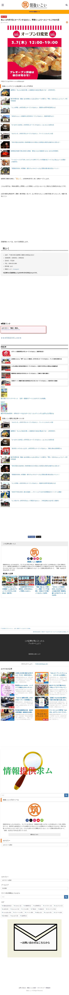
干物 (34, 909)
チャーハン (18, 912)
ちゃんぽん (7, 912)
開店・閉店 (3, 16)
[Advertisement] (34, 522)
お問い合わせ (22, 987)
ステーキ (58, 912)
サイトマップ (40, 987)
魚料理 (24, 915)
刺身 (42, 909)
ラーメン (29, 912)
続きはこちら (34, 834)
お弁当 (5, 909)
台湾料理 (38, 905)
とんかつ (48, 912)
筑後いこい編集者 (34, 562)
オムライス (59, 905)
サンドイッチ (52, 909)
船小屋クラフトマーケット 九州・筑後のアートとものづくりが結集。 (16, 628)
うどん (25, 909)
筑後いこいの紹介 (31, 987)
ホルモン (18, 905)
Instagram (16, 269)
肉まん (39, 912)
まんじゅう (15, 909)
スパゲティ (48, 905)
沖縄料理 (28, 905)
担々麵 (5, 915)
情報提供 (48, 987)
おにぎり (15, 915)
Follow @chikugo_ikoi (41, 664)
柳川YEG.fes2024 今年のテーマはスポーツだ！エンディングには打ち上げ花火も (50, 631)
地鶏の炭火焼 (7, 905)
